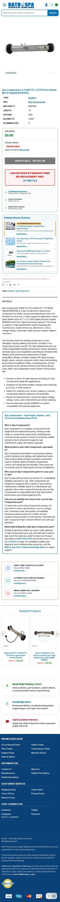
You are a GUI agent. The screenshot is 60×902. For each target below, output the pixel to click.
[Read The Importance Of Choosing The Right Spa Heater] (10, 241)
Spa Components (36, 102)
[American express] (19, 896)
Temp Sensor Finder (40, 749)
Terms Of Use (7, 793)
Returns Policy (8, 798)
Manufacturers (8, 773)
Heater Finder (37, 745)
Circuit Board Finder (10, 745)
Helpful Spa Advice (10, 777)
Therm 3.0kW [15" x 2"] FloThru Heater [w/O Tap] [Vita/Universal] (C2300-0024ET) (44, 656)
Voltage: (7, 115)
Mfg (5, 102)
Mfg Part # (9, 106)
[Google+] (18, 284)
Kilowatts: (9, 119)
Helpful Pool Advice (40, 773)
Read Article (22, 234)
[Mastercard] (29, 896)
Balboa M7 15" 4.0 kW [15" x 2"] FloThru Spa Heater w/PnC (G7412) (15, 655)
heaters (11, 291)
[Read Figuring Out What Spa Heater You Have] (10, 254)
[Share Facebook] (6, 284)
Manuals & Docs (38, 753)
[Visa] (9, 896)
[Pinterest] (14, 284)
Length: (7, 110)
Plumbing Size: (11, 123)
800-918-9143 (24, 150)
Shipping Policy (8, 790)
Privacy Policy (38, 793)
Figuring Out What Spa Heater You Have (33, 251)
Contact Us (6, 769)
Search (53, 13)
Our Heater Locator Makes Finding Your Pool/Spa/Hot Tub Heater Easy (34, 262)
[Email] (3, 284)
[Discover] (39, 896)
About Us (35, 769)
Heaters (32, 98)
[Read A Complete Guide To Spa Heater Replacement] (10, 226)
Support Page (7, 753)
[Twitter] (10, 284)
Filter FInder (7, 749)
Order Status (37, 790)
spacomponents (22, 291)
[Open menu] (4, 5)
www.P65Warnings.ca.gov (24, 874)
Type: (6, 98)
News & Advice (8, 757)
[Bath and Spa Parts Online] (21, 4)
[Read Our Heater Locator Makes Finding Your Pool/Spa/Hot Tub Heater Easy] (10, 264)
